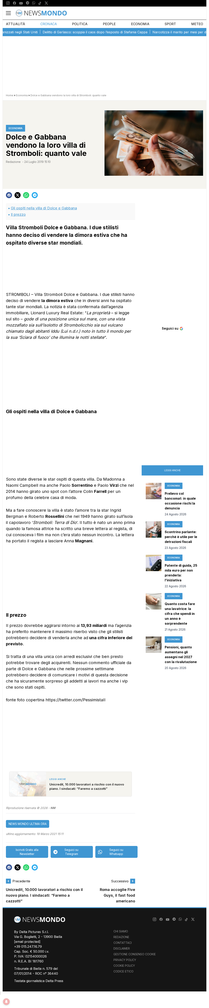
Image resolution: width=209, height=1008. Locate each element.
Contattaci (122, 942)
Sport (170, 24)
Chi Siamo (120, 931)
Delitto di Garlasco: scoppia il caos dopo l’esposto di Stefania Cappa (83, 32)
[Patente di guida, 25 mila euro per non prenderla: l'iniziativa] (153, 571)
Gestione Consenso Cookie (134, 954)
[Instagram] (8, 3)
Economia (140, 24)
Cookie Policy (124, 965)
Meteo (197, 24)
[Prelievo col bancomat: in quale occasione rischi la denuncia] (153, 499)
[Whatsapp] (33, 3)
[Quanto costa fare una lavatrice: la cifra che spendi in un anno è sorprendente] (153, 612)
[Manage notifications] (6, 1001)
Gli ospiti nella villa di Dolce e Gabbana (44, 208)
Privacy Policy (124, 960)
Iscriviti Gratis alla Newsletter (27, 852)
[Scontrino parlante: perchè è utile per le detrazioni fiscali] (153, 535)
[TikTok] (40, 3)
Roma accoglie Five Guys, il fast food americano (117, 895)
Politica (80, 24)
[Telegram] (28, 3)
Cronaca (48, 24)
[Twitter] (46, 3)
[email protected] (27, 942)
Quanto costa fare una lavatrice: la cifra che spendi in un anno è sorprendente (180, 613)
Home (9, 95)
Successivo (120, 881)
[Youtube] (21, 3)
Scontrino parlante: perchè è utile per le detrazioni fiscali (181, 537)
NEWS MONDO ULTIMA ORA (28, 824)
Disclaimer (121, 948)
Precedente (21, 881)
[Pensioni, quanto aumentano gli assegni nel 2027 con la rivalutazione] (153, 653)
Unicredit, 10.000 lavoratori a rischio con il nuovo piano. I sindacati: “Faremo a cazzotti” (44, 895)
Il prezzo (18, 214)
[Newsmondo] (41, 13)
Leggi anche (172, 470)
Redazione (13, 161)
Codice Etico (123, 971)
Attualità (15, 24)
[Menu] (11, 13)
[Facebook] (14, 3)
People (109, 24)
